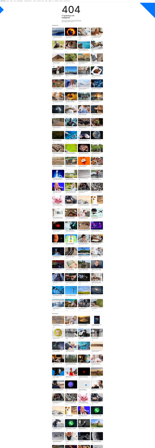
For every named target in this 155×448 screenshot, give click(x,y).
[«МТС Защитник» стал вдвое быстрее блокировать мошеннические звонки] (58, 253)
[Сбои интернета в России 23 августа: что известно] (71, 202)
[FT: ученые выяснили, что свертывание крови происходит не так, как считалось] (71, 85)
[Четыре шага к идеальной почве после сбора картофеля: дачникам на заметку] (84, 124)
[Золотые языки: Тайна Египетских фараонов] (97, 202)
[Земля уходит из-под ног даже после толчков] (58, 279)
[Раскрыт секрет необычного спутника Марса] (58, 240)
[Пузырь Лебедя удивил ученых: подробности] (71, 383)
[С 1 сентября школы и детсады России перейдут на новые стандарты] (97, 34)
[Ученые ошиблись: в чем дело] (97, 137)
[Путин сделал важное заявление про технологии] (97, 305)
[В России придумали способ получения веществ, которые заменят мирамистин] (58, 292)
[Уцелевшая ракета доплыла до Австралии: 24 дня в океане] (58, 34)
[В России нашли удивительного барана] (97, 47)
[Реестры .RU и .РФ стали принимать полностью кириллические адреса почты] (71, 344)
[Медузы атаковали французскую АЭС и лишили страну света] (84, 318)
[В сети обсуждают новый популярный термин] (84, 383)
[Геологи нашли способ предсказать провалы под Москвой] (58, 124)
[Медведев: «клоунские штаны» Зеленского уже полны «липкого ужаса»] (97, 266)
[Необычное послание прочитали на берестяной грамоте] (97, 425)
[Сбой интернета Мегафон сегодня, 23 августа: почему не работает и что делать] (84, 137)
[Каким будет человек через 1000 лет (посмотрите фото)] (71, 124)
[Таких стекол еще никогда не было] (84, 176)
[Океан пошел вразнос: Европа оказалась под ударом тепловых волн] (84, 47)
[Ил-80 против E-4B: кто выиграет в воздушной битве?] (97, 215)
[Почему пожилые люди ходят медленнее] (84, 72)
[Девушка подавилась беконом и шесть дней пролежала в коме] (58, 215)
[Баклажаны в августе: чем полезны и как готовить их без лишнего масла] (97, 72)
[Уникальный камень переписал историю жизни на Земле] (84, 399)
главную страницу (70, 21)
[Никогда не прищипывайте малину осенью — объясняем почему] (71, 59)
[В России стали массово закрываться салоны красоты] (97, 438)
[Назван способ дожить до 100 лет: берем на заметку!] (97, 240)
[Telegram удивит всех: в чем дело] (71, 111)
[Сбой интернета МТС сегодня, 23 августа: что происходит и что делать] (97, 111)
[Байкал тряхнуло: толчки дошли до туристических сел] (97, 383)
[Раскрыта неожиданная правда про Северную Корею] (58, 425)
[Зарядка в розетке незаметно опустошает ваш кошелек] (58, 72)
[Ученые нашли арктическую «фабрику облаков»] (58, 305)
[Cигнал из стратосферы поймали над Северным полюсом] (84, 85)
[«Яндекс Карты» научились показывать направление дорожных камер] (71, 240)
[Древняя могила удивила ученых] (58, 47)
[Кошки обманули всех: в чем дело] (58, 438)
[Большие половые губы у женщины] (84, 34)
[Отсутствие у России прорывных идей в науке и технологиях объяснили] (97, 85)
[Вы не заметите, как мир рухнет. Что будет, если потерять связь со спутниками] (97, 318)
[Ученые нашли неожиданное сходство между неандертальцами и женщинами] (84, 189)
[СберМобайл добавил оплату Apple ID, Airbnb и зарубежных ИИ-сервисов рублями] (97, 279)
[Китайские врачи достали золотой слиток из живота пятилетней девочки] (84, 370)
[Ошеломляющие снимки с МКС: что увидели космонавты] (97, 399)
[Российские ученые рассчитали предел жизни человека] (97, 98)
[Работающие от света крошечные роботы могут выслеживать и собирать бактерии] (71, 357)
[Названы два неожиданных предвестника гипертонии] (71, 425)
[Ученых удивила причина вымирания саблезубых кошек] (71, 176)
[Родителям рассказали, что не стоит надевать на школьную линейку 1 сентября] (84, 215)
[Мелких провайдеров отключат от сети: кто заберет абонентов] (71, 292)
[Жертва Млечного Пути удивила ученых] (58, 111)
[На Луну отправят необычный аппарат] (84, 279)
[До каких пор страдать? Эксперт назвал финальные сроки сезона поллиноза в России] (71, 189)
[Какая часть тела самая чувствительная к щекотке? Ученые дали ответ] (84, 357)
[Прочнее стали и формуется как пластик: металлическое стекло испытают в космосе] (97, 189)
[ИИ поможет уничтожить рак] (71, 137)
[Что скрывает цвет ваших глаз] (71, 47)
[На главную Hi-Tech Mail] (3, 1)
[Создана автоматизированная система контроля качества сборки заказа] (71, 215)
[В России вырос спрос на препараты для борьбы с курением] (84, 111)
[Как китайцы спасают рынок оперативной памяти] (58, 266)
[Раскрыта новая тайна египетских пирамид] (58, 59)
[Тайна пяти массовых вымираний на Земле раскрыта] (71, 34)
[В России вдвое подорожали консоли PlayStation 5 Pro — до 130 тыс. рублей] (58, 176)
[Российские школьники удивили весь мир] (84, 98)
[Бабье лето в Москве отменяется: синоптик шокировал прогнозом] (97, 412)
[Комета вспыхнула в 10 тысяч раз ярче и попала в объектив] (58, 318)
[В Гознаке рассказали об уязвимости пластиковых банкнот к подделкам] (71, 266)
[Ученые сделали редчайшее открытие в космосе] (58, 227)
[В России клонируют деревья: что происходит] (97, 124)
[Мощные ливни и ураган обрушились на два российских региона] (97, 176)
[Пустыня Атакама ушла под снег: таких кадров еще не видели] (58, 344)
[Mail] (1, 1)
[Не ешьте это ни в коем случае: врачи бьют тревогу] (58, 412)
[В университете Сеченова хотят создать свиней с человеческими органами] (58, 150)
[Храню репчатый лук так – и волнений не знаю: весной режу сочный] (71, 163)
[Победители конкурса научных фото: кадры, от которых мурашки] (71, 305)
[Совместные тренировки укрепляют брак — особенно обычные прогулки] (71, 253)
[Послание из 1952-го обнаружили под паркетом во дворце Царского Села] (58, 399)
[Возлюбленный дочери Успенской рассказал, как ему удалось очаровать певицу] (71, 318)
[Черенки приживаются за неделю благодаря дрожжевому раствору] (97, 150)
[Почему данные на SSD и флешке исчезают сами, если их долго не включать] (84, 202)
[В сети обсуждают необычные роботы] (58, 331)
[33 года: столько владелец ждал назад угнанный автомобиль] (58, 357)
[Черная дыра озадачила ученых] (97, 292)
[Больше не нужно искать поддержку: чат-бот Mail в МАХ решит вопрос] (84, 344)
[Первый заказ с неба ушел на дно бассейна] (84, 253)
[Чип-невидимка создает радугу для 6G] (84, 292)
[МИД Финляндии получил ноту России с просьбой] (97, 344)
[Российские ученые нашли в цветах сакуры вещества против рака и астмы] (58, 202)
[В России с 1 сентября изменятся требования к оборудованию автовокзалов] (97, 370)
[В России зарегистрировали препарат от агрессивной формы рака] (71, 370)
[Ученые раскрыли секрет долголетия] (71, 399)
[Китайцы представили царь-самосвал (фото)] (84, 412)
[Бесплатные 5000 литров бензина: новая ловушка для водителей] (71, 227)
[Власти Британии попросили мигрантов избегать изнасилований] (84, 59)
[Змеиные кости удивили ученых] (84, 227)
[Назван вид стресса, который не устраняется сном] (97, 253)
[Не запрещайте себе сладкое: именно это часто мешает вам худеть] (97, 357)
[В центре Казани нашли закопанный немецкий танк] (97, 59)
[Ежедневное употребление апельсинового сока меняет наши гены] (71, 98)
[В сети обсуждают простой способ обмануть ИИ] (84, 305)
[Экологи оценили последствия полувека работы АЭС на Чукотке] (71, 438)
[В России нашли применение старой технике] (84, 331)
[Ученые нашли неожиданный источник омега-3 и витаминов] (71, 150)
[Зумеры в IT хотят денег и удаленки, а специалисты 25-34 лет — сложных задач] (97, 227)
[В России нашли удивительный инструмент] (58, 383)
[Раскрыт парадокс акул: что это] (84, 425)
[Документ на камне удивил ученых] (71, 412)
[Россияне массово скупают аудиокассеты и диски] (84, 163)
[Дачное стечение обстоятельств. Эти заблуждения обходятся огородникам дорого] (58, 85)
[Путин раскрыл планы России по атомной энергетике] (58, 370)
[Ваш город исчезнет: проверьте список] (84, 438)
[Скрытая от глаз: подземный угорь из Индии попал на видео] (58, 163)
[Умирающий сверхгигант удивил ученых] (71, 72)
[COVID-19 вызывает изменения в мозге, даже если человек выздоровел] (84, 240)
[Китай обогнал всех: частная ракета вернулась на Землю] (71, 331)
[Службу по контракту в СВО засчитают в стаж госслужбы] (84, 266)
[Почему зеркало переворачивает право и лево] (97, 331)
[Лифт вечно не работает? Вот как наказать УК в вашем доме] (71, 279)
